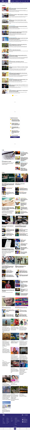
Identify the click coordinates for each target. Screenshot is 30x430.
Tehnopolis (7, 421)
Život (3, 421)
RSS (15, 423)
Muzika (16, 265)
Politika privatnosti (17, 421)
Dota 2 (21, 288)
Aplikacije (16, 422)
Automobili (7, 422)
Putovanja (4, 423)
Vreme (12, 421)
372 (10, 119)
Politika (10, 7)
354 (10, 123)
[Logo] (3, 1)
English (3, 306)
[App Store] (24, 422)
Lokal (7, 423)
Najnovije (6, 1)
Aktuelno (3, 206)
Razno (2, 160)
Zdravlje (4, 422)
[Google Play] (24, 420)
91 (10, 135)
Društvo (22, 156)
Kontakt (16, 424)
